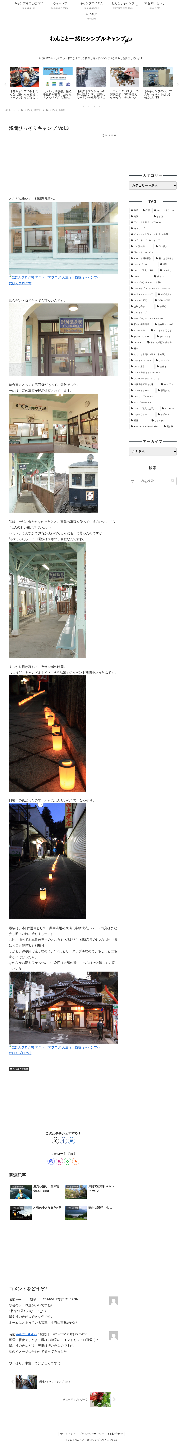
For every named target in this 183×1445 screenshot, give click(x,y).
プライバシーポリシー (91, 1433)
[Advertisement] (63, 165)
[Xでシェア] (55, 1140)
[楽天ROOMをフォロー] (59, 1161)
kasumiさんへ (26, 1334)
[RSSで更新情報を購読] (75, 1161)
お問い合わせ (115, 1433)
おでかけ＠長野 (20, 1069)
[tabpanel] (24, 83)
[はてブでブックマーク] (71, 1140)
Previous (5, 84)
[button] (173, 481)
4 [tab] (99, 107)
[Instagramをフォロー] (51, 1161)
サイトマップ (67, 1433)
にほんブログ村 (20, 283)
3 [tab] (94, 107)
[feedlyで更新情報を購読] (67, 1161)
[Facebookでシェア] (63, 1140)
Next (177, 84)
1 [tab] (83, 107)
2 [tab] (89, 107)
